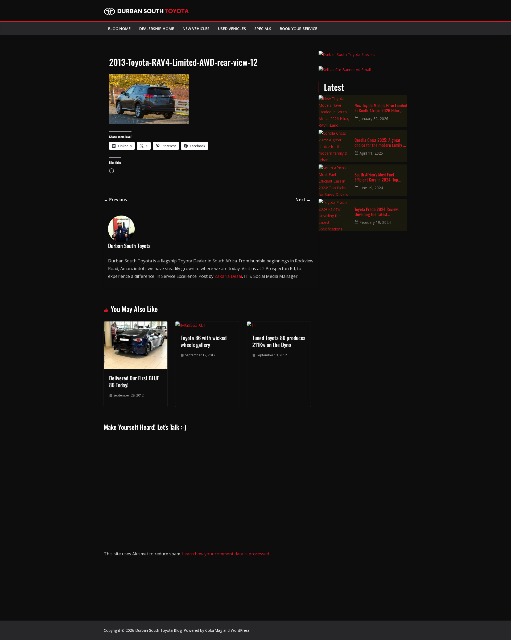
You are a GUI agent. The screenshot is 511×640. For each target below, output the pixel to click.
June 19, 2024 (371, 187)
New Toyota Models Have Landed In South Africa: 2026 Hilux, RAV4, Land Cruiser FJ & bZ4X (381, 108)
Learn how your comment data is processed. (226, 554)
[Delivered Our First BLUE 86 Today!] (135, 325)
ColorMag (213, 630)
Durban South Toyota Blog (158, 630)
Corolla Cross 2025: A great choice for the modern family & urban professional (380, 143)
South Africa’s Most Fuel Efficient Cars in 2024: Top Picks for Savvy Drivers (376, 177)
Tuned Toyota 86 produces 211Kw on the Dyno (278, 341)
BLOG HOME (119, 28)
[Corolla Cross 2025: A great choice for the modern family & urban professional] (335, 146)
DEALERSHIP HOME (156, 28)
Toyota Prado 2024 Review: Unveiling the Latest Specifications (377, 212)
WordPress (240, 630)
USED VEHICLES (232, 28)
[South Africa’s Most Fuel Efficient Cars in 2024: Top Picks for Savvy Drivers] (335, 180)
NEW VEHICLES (196, 28)
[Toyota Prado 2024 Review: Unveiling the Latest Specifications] (335, 215)
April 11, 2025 (371, 153)
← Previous (115, 200)
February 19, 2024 (375, 222)
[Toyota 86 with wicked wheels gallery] (190, 325)
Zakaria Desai (228, 276)
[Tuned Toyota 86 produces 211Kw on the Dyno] (251, 325)
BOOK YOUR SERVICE (298, 28)
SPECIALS (262, 28)
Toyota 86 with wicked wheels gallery (203, 341)
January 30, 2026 (374, 118)
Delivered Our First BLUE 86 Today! (134, 381)
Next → (303, 200)
